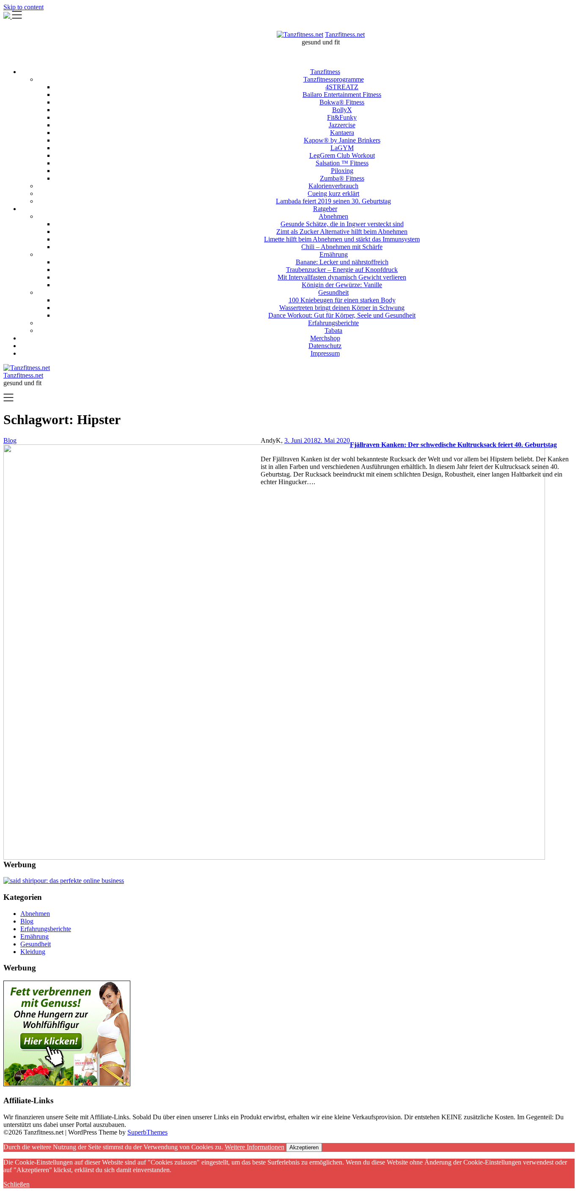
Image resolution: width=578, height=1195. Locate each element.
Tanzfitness (325, 71)
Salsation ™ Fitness (342, 163)
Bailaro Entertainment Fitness (342, 94)
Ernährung (333, 254)
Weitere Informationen (254, 1147)
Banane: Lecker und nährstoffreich (342, 262)
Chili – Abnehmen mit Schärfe (342, 246)
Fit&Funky (342, 117)
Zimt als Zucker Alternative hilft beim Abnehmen (341, 231)
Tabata (333, 330)
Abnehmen (333, 216)
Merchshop (325, 338)
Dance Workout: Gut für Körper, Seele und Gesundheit (342, 315)
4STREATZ (341, 86)
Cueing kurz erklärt (333, 193)
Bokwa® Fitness (341, 102)
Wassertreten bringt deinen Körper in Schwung (342, 307)
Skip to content (23, 7)
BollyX (342, 109)
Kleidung (32, 951)
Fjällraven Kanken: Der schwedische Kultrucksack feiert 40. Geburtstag (453, 444)
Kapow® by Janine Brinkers (342, 140)
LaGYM (342, 147)
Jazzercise (342, 125)
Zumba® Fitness (342, 178)
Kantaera (342, 132)
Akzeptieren (304, 1147)
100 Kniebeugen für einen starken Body (342, 300)
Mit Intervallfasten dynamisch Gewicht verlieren (342, 277)
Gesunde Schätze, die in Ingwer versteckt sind (342, 223)
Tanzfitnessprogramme (333, 79)
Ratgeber (325, 208)
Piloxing (342, 170)
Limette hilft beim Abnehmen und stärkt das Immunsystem (342, 239)
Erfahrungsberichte (333, 322)
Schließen (16, 1184)
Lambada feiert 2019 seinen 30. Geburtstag (333, 201)
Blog (26, 921)
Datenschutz (324, 345)
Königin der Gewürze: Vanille (342, 284)
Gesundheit (333, 292)
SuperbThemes (147, 1132)
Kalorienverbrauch (333, 185)
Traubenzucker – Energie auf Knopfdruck (342, 269)
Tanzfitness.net (345, 34)
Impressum (325, 353)
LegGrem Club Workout (342, 155)
